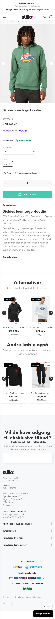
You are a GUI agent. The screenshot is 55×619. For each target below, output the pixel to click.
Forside (4, 22)
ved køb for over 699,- (27, 10)
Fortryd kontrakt (43, 613)
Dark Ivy (8, 164)
